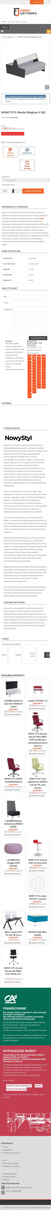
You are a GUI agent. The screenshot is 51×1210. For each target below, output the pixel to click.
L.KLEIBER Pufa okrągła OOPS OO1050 (13, 863)
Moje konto (38, 2)
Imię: (5, 297)
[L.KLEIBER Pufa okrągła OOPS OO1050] (13, 848)
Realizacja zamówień (11, 1166)
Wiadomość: (8, 309)
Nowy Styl (14, 117)
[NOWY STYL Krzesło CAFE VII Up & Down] (37, 848)
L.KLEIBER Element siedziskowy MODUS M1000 (13, 824)
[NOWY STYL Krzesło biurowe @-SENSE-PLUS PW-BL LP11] (13, 956)
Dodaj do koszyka (13, 714)
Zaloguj (46, 2)
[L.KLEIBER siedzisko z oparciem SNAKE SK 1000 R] (13, 689)
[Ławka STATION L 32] (37, 689)
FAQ (4, 1160)
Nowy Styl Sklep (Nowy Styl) (22, 614)
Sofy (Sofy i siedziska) (12, 608)
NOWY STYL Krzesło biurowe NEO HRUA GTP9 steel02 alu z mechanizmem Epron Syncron (37, 740)
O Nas (5, 1147)
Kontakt (6, 1179)
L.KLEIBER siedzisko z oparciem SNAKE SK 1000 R (13, 704)
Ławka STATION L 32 (37, 701)
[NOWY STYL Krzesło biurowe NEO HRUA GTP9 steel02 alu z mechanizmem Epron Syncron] (37, 722)
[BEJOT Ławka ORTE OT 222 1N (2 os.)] (13, 920)
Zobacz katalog (27, 167)
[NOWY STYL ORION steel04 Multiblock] (13, 767)
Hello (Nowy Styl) (10, 628)
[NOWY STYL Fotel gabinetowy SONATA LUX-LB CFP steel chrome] (37, 767)
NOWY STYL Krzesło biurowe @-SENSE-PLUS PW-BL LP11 (13, 971)
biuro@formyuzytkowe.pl (14, 369)
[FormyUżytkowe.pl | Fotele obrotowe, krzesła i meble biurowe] (25, 12)
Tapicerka (5, 177)
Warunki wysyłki (9, 1176)
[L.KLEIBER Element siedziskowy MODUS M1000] (13, 809)
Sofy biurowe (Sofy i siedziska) (33, 625)
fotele (41, 218)
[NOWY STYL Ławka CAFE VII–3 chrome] (37, 884)
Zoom (47, 87)
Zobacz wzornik (10, 154)
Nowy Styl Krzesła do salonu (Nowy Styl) (27, 620)
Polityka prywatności (11, 1153)
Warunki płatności (10, 1174)
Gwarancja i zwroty (10, 1163)
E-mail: (6, 303)
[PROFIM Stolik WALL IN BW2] (37, 920)
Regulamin (7, 1150)
